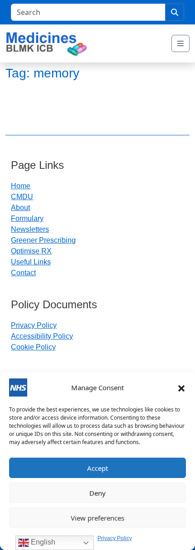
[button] (181, 387)
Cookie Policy (33, 347)
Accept (97, 468)
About (20, 207)
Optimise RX (31, 251)
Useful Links (31, 262)
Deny (97, 492)
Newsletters (30, 229)
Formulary (27, 218)
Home (20, 186)
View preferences (97, 517)
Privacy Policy (115, 538)
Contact (23, 273)
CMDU (22, 197)
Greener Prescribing (43, 240)
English (42, 542)
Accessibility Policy (42, 336)
